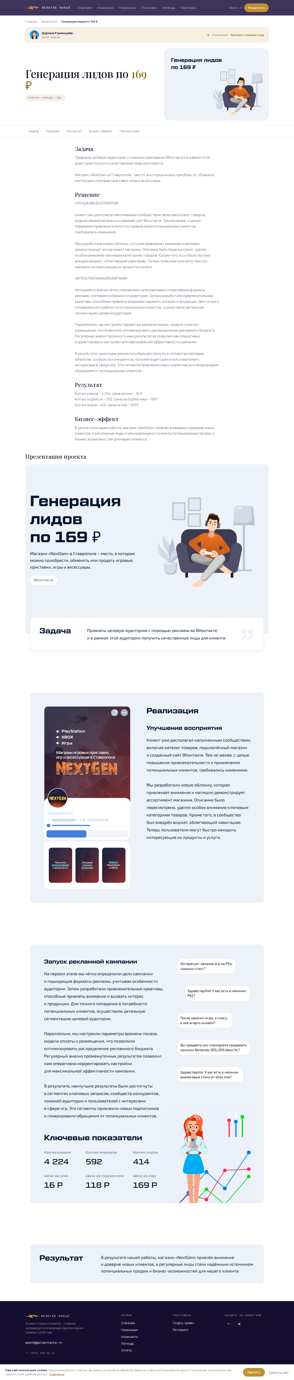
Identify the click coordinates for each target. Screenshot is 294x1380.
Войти (233, 8)
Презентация (129, 131)
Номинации (105, 8)
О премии (84, 8)
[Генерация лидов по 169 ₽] (147, 565)
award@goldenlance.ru (44, 1343)
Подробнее (56, 1374)
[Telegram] (239, 1324)
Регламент (181, 1330)
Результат (74, 131)
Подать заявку (183, 1323)
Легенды (168, 8)
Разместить (256, 8)
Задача (34, 131)
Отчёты (126, 1350)
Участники (149, 8)
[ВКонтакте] (229, 1324)
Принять (254, 1372)
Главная (31, 21)
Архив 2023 (49, 21)
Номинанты (127, 8)
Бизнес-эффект (100, 131)
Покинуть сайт (278, 1372)
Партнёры (188, 8)
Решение (52, 131)
